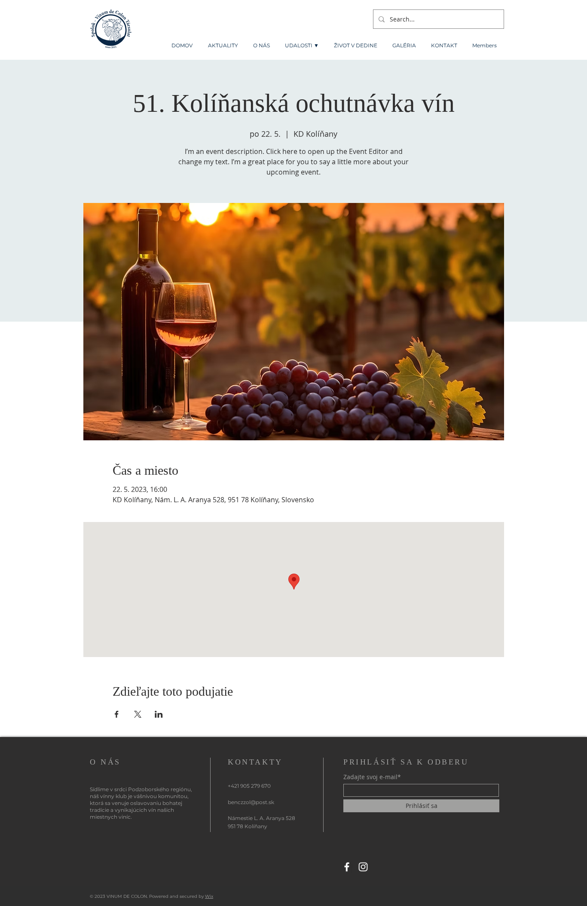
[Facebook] (347, 867)
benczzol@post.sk (251, 802)
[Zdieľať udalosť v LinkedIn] (159, 714)
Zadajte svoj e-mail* (372, 777)
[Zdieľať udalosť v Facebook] (117, 714)
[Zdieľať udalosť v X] (138, 714)
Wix (209, 896)
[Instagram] (363, 867)
